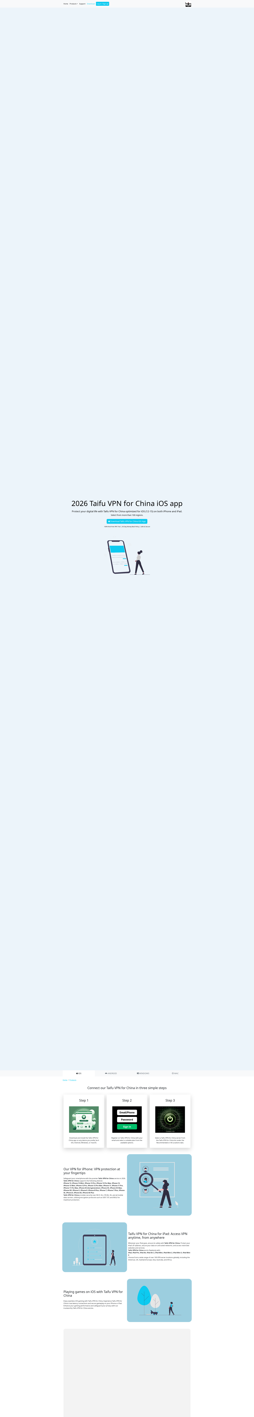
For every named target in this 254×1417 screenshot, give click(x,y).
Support (82, 4)
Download (91, 4)
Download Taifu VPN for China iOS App (128, 521)
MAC (176, 1073)
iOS (79, 1073)
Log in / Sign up (102, 4)
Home (66, 4)
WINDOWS (144, 1073)
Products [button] (73, 4)
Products (72, 1080)
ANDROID (112, 1073)
